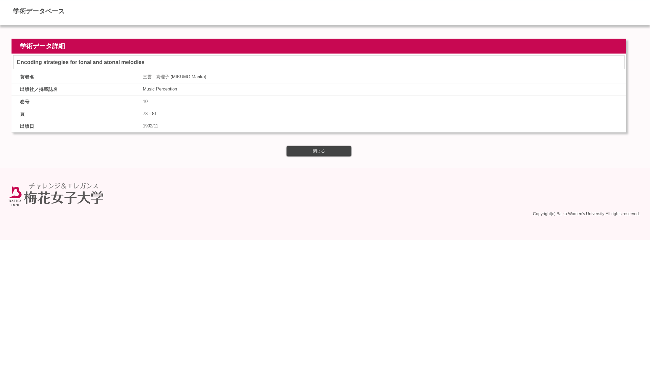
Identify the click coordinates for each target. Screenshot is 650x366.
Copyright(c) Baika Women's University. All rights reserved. (586, 213)
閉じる (319, 151)
